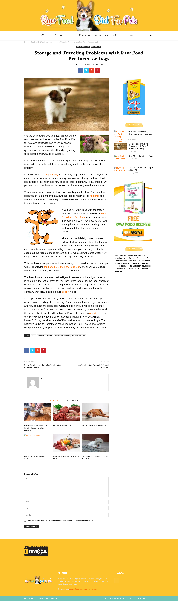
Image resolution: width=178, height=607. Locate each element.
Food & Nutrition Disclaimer (136, 598)
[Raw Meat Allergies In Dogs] (66, 412)
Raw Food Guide (96, 46)
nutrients (94, 196)
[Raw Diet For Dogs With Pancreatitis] (95, 412)
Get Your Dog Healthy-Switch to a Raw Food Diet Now (140, 133)
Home (47, 35)
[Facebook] (174, 2)
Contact (133, 35)
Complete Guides (65, 35)
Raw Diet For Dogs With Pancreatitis (94, 425)
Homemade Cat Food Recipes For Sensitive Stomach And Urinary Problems (35, 428)
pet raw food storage (45, 335)
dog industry (51, 174)
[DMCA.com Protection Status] (36, 555)
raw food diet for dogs (62, 335)
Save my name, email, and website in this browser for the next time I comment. (60, 521)
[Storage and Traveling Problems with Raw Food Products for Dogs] (120, 146)
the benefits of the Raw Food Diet (62, 267)
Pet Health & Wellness (39, 42)
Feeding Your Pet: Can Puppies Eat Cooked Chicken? (92, 366)
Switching (103, 35)
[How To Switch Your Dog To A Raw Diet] (120, 171)
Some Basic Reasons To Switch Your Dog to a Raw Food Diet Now (42, 366)
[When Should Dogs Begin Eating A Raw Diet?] (66, 443)
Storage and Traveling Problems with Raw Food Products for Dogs (139, 146)
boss (77, 65)
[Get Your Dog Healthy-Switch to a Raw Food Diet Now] (95, 443)
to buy (65, 291)
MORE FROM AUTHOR (75, 400)
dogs (33, 335)
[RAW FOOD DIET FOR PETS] (89, 15)
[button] (151, 35)
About (106, 598)
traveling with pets (78, 335)
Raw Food (85, 454)
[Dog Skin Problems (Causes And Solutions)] (37, 443)
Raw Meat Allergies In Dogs (62, 425)
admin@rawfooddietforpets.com (83, 589)
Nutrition (86, 35)
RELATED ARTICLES (57, 400)
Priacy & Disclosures (117, 598)
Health (120, 35)
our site (93, 313)
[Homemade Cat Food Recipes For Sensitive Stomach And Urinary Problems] (37, 412)
